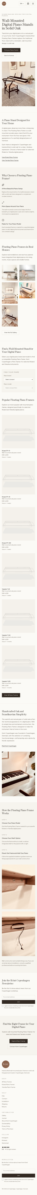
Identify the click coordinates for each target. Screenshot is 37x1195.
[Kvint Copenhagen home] (4, 4)
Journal (4, 1118)
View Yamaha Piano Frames (10, 160)
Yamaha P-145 (6, 635)
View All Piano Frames (11, 695)
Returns (4, 1107)
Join (18, 1002)
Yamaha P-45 (6, 589)
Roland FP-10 (6, 451)
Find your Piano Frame (11, 50)
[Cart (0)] (28, 4)
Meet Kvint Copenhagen (9, 746)
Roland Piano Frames (8, 1084)
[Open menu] (33, 4)
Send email (5, 1143)
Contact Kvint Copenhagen (18, 1046)
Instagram (5, 1138)
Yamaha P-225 (6, 681)
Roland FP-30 (6, 497)
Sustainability (6, 1123)
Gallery (4, 1115)
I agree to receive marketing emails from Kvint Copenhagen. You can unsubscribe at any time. (19, 1006)
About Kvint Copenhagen (9, 1121)
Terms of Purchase (7, 1129)
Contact (4, 1099)
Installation (5, 1101)
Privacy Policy (6, 1126)
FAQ (3, 1096)
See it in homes (9, 55)
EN (21, 3)
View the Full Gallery (10, 332)
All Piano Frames (7, 1082)
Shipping (4, 1104)
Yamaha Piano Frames (8, 1087)
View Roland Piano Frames (10, 157)
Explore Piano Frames (18, 1041)
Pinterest (4, 1140)
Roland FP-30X (6, 543)
